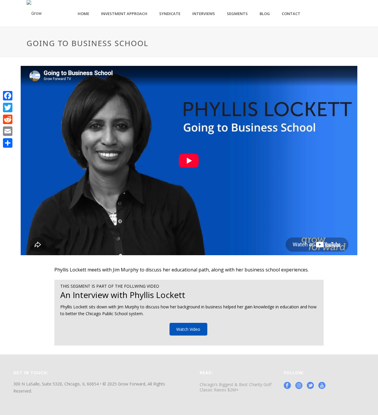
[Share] (8, 143)
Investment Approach (124, 13)
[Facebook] (8, 96)
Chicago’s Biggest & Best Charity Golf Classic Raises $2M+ (235, 387)
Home (83, 13)
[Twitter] (8, 107)
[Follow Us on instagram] (298, 386)
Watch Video (188, 329)
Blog (265, 13)
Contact (291, 13)
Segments (237, 13)
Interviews (203, 13)
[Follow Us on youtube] (321, 386)
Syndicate (169, 13)
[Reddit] (8, 119)
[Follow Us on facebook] (287, 386)
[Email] (8, 131)
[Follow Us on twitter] (310, 386)
